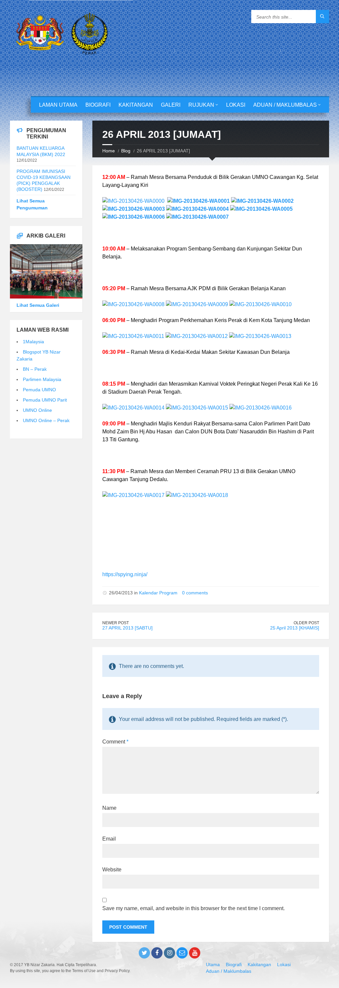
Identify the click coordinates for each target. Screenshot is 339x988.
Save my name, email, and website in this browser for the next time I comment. (193, 908)
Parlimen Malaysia (42, 379)
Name (109, 808)
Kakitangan (136, 105)
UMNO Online (37, 410)
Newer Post (115, 623)
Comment (115, 741)
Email (109, 839)
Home (108, 150)
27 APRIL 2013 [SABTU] (127, 628)
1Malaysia (33, 341)
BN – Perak (35, 369)
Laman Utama (58, 105)
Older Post (306, 623)
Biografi (98, 105)
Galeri (170, 105)
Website (111, 869)
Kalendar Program (158, 592)
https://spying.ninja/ (124, 574)
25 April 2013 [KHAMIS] (294, 628)
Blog (125, 150)
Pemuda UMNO (39, 389)
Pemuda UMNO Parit (45, 400)
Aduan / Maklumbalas (285, 105)
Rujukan (201, 105)
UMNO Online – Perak (46, 420)
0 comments (195, 592)
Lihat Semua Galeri (38, 305)
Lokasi (235, 105)
